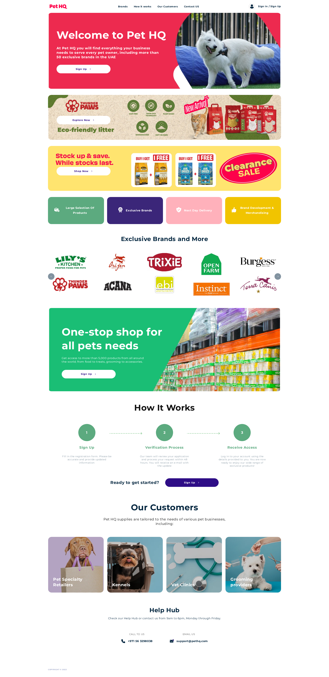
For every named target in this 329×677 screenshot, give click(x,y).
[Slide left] (51, 276)
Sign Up (81, 69)
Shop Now (81, 171)
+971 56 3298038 (140, 641)
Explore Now (81, 120)
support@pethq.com (192, 641)
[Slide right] (278, 276)
